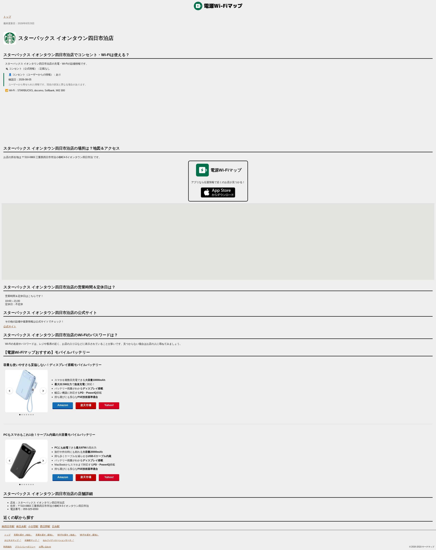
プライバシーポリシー (25, 547)
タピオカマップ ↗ (12, 540)
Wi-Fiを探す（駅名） (89, 535)
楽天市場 (85, 405)
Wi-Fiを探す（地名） (66, 535)
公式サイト (9, 326)
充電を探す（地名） (23, 535)
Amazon (62, 405)
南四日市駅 (8, 526)
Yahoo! (109, 405)
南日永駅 (21, 526)
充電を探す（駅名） (45, 535)
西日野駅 (45, 526)
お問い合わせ (45, 547)
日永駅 (56, 526)
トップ (7, 16)
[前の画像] (9, 391)
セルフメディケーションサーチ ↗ (58, 540)
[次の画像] (43, 391)
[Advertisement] (218, 118)
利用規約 (7, 547)
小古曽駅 (33, 526)
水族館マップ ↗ (32, 540)
